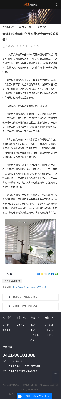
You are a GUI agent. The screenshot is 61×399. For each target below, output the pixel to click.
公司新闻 (42, 27)
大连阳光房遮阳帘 (12, 281)
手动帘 (33, 330)
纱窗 (32, 340)
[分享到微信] (56, 274)
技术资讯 (49, 335)
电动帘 (33, 325)
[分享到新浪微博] (45, 274)
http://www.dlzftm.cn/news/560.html (29, 287)
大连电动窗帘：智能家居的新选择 (26, 306)
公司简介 (6, 325)
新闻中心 (30, 27)
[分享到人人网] (52, 274)
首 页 (21, 27)
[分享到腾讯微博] (49, 274)
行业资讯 (49, 330)
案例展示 (20, 325)
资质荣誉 (6, 330)
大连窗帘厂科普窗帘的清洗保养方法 (26, 297)
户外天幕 (34, 335)
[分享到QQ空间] (42, 274)
